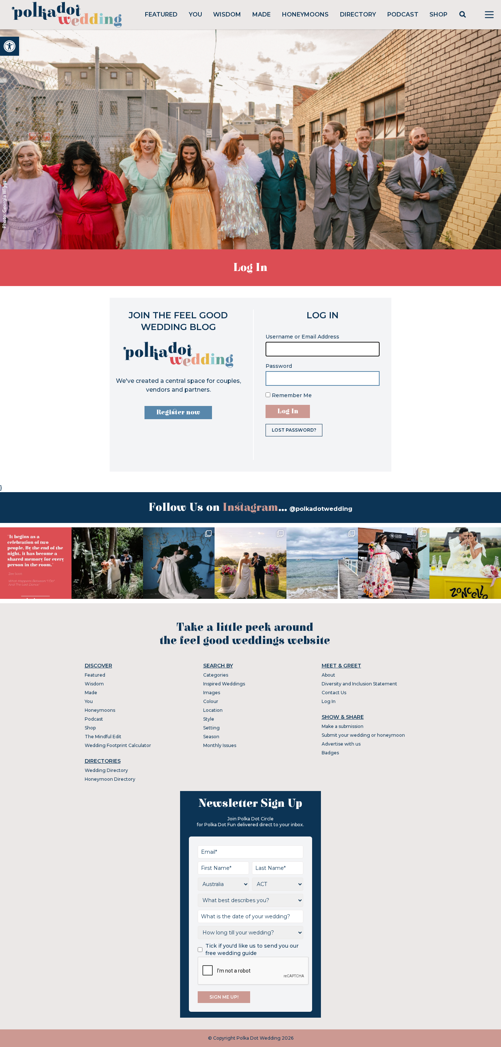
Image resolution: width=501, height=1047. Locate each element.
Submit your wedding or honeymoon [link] (363, 735)
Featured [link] (161, 14)
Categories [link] (215, 675)
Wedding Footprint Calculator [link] (118, 745)
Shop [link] (438, 14)
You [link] (195, 14)
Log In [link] (329, 701)
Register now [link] (178, 412)
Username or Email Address (302, 336)
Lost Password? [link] (294, 430)
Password (279, 366)
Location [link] (213, 710)
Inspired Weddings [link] (224, 684)
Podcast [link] (402, 14)
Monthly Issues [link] (219, 745)
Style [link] (208, 719)
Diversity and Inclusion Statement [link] (359, 684)
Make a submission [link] (342, 726)
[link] (9, 46)
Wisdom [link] (227, 14)
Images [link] (211, 692)
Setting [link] (211, 728)
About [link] (328, 675)
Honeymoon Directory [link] (110, 779)
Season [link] (211, 736)
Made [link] (261, 14)
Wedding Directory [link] (106, 770)
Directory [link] (358, 14)
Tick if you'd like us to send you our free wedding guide (252, 949)
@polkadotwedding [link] (320, 508)
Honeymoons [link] (305, 14)
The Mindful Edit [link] (103, 736)
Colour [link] (210, 701)
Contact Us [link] (334, 692)
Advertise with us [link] (341, 744)
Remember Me (291, 395)
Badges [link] (330, 752)
